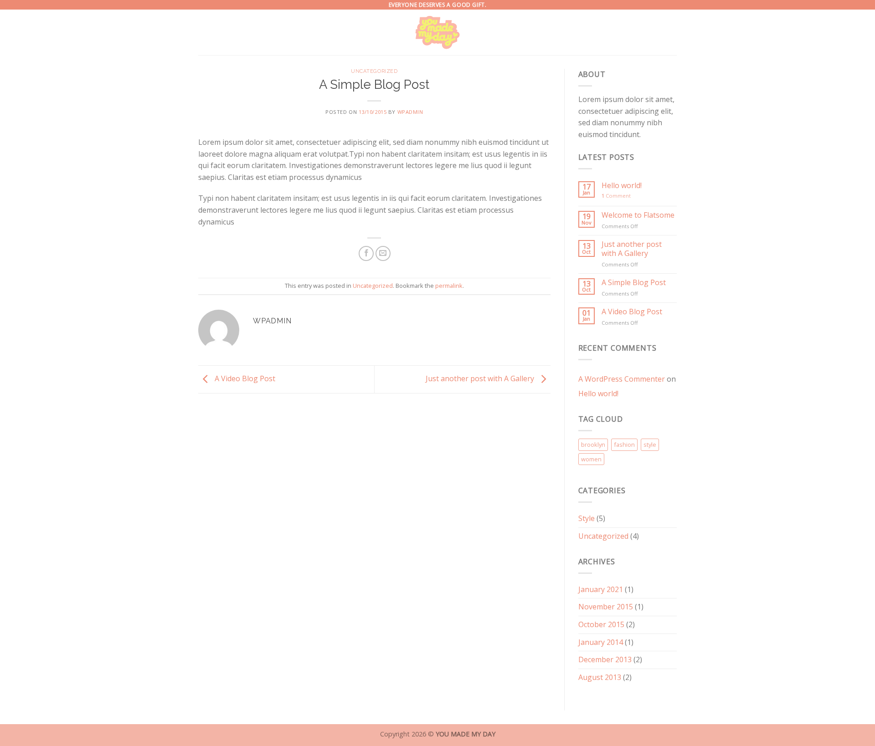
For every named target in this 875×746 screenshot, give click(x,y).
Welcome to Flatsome (638, 215)
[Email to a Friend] (383, 253)
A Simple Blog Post (634, 282)
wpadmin (410, 111)
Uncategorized (374, 71)
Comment (616, 196)
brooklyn (593, 444)
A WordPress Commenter (621, 379)
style (649, 444)
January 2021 (600, 589)
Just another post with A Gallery (481, 378)
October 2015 (601, 624)
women (591, 459)
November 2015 (605, 607)
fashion (624, 444)
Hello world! (622, 185)
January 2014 (600, 642)
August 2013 (599, 677)
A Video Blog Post (244, 378)
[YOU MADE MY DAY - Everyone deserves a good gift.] (438, 32)
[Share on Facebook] (366, 253)
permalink (449, 285)
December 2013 (605, 659)
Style (586, 518)
